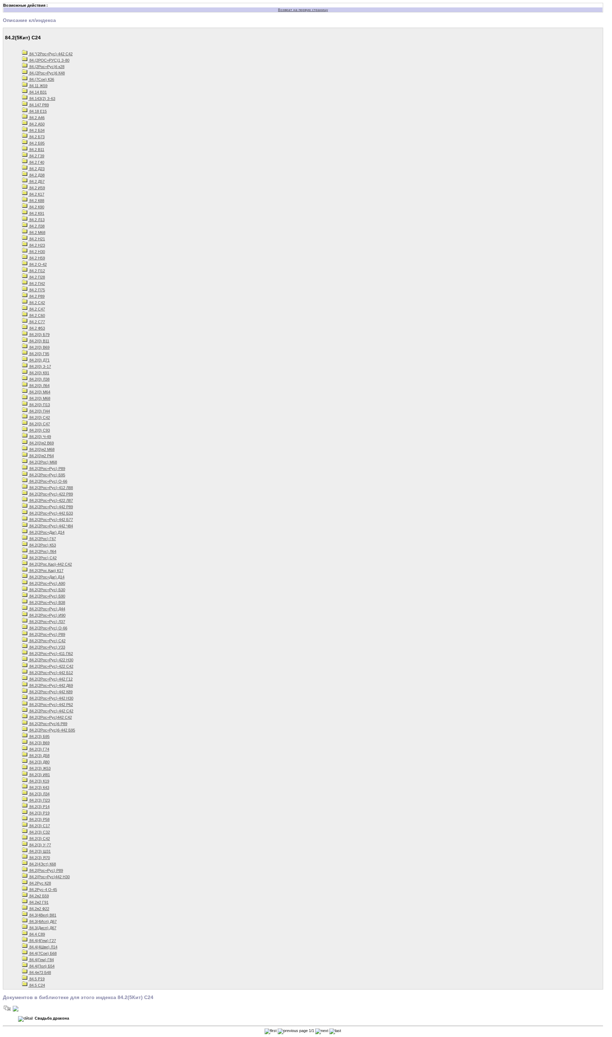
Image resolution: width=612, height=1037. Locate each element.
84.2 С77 (36, 322)
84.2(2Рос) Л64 (42, 551)
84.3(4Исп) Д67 (42, 921)
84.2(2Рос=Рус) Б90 (46, 596)
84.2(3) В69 (39, 743)
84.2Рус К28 (39, 883)
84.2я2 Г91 (38, 902)
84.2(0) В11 (38, 341)
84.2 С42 (36, 303)
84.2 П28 (36, 277)
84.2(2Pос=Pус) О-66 (47, 481)
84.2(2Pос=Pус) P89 (46, 468)
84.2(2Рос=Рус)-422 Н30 (50, 660)
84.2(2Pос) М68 (42, 462)
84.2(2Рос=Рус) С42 (47, 641)
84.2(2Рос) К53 (42, 545)
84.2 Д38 (36, 175)
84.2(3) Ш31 (39, 851)
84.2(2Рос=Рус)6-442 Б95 (51, 730)
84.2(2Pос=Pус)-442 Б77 (50, 519)
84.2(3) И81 (39, 775)
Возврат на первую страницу (303, 10)
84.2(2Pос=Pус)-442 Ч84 (50, 526)
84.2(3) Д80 (39, 762)
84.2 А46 (36, 118)
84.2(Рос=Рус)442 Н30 (49, 877)
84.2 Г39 (36, 156)
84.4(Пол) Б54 (41, 966)
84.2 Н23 (36, 245)
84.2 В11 (36, 149)
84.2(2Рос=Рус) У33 (46, 647)
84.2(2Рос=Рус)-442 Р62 (50, 704)
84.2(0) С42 (39, 417)
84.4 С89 (36, 934)
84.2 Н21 (36, 239)
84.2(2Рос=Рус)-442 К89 (50, 692)
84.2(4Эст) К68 (42, 864)
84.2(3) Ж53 (39, 768)
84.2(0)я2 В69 (41, 443)
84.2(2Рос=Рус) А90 (46, 583)
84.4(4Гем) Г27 (42, 940)
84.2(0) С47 (39, 424)
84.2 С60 (36, 315)
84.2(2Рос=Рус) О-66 (47, 628)
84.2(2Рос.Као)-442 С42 (50, 564)
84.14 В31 (37, 92)
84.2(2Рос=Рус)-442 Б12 (50, 673)
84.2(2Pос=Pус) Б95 (46, 475)
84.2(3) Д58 (39, 755)
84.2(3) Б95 (39, 736)
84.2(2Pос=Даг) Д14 (46, 532)
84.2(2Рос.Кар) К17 (45, 570)
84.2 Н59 (36, 258)
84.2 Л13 (36, 220)
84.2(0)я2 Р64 (41, 456)
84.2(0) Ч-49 (39, 437)
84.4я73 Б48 (39, 972)
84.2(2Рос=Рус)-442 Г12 (50, 679)
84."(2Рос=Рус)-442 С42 (50, 54)
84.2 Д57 (36, 181)
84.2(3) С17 (39, 826)
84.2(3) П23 (39, 800)
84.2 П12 (36, 271)
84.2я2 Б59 (38, 896)
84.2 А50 (36, 124)
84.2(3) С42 (39, 838)
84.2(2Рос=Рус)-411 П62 (50, 653)
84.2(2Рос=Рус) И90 (47, 615)
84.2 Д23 (36, 169)
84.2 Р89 (36, 296)
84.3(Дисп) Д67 (42, 928)
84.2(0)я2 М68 (41, 449)
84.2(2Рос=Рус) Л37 (46, 622)
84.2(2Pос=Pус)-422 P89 (50, 494)
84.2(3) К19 (38, 781)
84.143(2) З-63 (41, 98)
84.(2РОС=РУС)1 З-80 (48, 60)
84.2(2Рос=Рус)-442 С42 (50, 711)
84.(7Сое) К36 (41, 79)
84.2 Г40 (36, 162)
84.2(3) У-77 (39, 845)
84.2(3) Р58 (39, 819)
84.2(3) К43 (38, 787)
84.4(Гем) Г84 (41, 960)
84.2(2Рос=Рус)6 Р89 (47, 724)
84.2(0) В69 (39, 347)
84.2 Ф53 (36, 328)
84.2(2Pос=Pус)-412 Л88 (50, 488)
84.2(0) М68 (39, 398)
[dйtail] (25, 1019)
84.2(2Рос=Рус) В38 (46, 602)
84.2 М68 (36, 232)
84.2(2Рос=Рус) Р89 (46, 634)
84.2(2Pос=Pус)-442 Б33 (50, 513)
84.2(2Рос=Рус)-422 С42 (50, 666)
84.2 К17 (36, 194)
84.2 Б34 (36, 130)
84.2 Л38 (36, 226)
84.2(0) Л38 (39, 379)
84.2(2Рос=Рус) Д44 (46, 609)
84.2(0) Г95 (38, 354)
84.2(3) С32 (39, 832)
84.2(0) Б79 (39, 334)
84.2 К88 (36, 200)
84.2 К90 (36, 207)
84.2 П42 (36, 283)
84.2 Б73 (36, 137)
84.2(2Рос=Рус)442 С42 (50, 717)
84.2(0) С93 (39, 430)
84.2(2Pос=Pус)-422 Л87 (50, 500)
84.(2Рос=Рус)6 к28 (46, 67)
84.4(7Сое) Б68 (42, 953)
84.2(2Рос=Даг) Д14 (46, 577)
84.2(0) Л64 (39, 385)
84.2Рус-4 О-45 (42, 889)
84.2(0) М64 (39, 392)
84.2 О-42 (37, 264)
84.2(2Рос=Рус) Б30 (46, 590)
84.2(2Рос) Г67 (42, 539)
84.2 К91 (36, 213)
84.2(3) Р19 (39, 813)
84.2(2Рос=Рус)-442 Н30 (50, 698)
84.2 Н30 (36, 252)
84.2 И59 (36, 188)
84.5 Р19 (36, 979)
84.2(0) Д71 (39, 360)
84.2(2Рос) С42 (42, 558)
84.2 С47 (36, 309)
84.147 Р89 (38, 105)
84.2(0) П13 (39, 405)
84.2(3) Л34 (39, 794)
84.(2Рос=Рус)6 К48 (46, 73)
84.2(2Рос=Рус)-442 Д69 (50, 685)
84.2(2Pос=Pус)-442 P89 (50, 507)
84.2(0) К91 (38, 373)
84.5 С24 (36, 985)
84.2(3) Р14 (39, 807)
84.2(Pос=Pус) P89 (45, 870)
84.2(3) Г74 (38, 749)
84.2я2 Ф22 (38, 909)
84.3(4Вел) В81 (42, 915)
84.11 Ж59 (37, 86)
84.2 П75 (36, 290)
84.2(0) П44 (39, 411)
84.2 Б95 (36, 143)
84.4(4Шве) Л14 (42, 947)
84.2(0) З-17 (39, 366)
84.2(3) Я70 (39, 858)
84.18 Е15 (37, 111)
